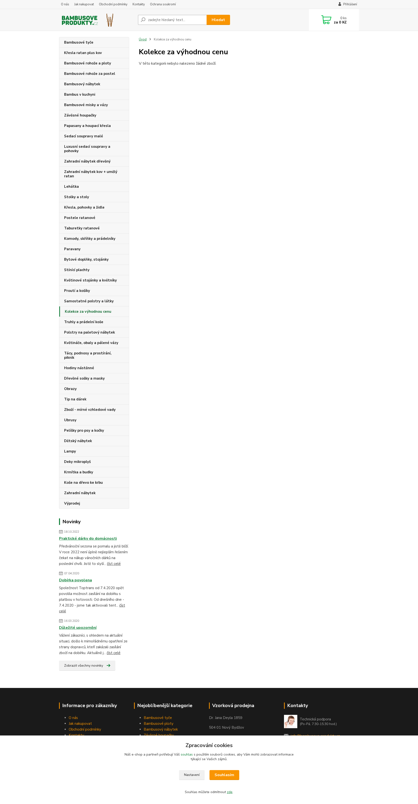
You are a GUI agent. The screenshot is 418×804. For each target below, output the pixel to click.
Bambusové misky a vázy (86, 104)
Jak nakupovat (84, 4)
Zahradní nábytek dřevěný (87, 161)
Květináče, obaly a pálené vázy (91, 342)
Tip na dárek (75, 399)
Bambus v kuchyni (79, 94)
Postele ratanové (79, 217)
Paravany (72, 249)
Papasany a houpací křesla (87, 125)
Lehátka (71, 186)
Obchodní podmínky (113, 4)
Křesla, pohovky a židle (84, 207)
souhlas (187, 754)
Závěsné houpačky (80, 115)
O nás (65, 4)
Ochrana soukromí (163, 4)
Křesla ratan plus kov (83, 52)
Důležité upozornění (78, 627)
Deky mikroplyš (77, 461)
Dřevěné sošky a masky (84, 378)
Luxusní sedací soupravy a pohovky (87, 148)
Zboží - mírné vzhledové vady (90, 409)
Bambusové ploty (158, 723)
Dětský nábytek (78, 440)
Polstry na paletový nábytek (89, 332)
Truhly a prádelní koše (83, 322)
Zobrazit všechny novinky (83, 665)
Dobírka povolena (75, 580)
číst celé (114, 563)
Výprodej (72, 503)
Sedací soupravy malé (83, 136)
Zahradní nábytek (80, 493)
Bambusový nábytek (82, 84)
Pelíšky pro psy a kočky (84, 430)
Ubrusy (70, 420)
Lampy (70, 451)
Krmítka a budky (78, 472)
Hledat (218, 20)
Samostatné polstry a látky (89, 301)
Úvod (143, 39)
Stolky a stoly (76, 197)
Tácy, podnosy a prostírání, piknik (88, 355)
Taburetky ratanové (82, 228)
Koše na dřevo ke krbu (83, 482)
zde (229, 792)
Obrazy (70, 388)
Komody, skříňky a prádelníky (89, 238)
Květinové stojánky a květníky (90, 280)
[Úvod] (96, 20)
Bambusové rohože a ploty (87, 63)
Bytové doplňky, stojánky (86, 259)
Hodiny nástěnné (79, 368)
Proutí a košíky (77, 290)
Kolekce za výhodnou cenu (88, 311)
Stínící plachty (77, 269)
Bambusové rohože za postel (89, 73)
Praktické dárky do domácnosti (88, 538)
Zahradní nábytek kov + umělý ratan (90, 174)
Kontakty (139, 4)
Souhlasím (224, 775)
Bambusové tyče (78, 42)
